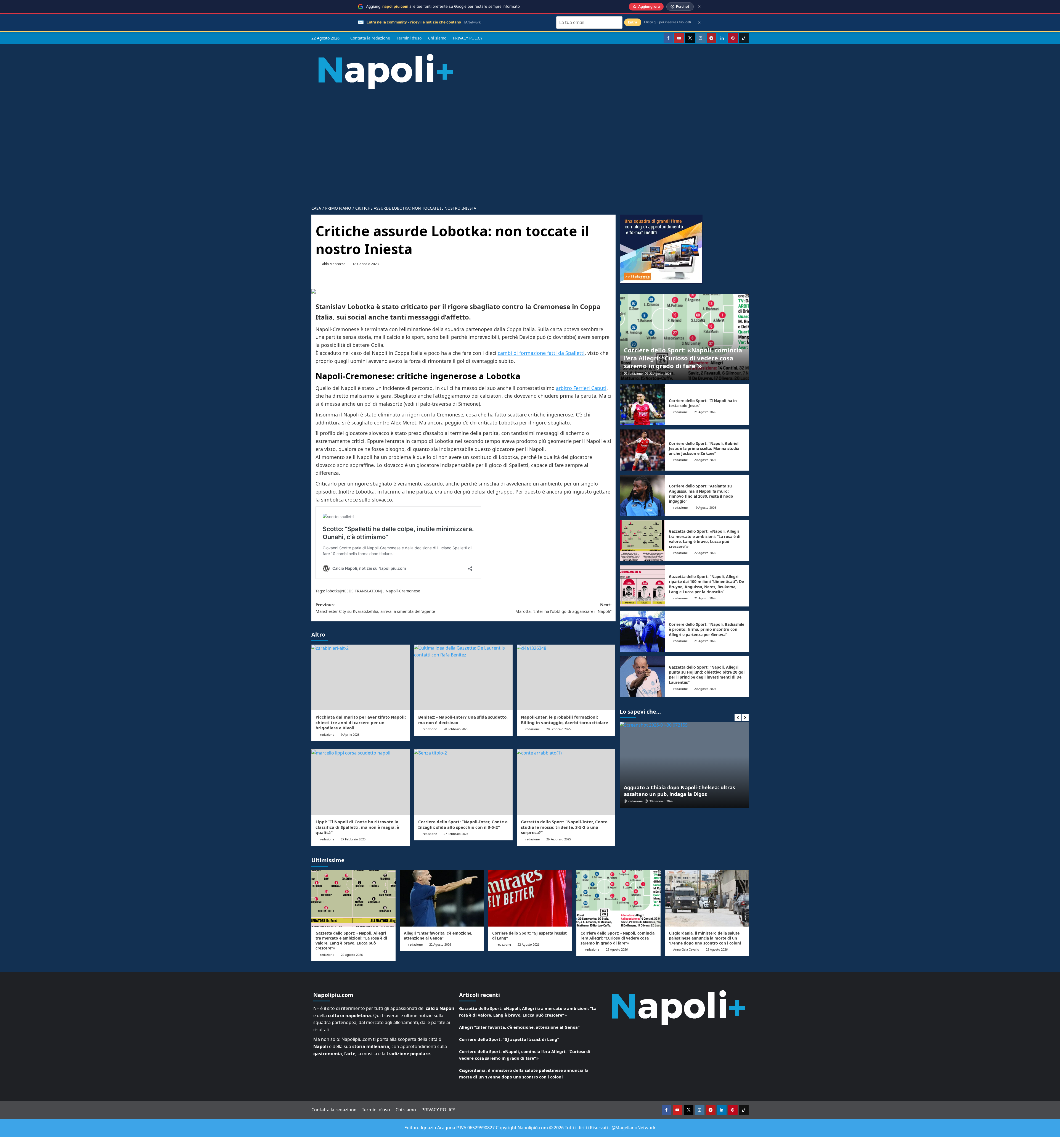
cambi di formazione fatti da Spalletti (541, 353)
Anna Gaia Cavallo (686, 949)
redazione (327, 734)
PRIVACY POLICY (468, 38)
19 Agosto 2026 (705, 507)
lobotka (333, 590)
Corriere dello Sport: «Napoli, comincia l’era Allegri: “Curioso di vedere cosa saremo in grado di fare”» (683, 358)
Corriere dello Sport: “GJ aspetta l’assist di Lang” (529, 935)
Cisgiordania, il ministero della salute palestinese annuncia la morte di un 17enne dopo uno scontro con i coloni (705, 938)
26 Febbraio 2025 (558, 839)
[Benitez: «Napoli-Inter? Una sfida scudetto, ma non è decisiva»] (463, 677)
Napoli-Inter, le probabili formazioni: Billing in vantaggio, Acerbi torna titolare (564, 719)
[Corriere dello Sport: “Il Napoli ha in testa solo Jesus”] (642, 404)
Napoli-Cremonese (403, 590)
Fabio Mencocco (332, 264)
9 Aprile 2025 (350, 734)
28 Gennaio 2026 (671, 801)
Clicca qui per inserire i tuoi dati (667, 22)
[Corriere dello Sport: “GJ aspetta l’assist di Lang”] (530, 898)
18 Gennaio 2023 (366, 264)
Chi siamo (437, 38)
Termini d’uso (409, 38)
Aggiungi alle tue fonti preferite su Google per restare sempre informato (443, 6)
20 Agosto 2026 (705, 460)
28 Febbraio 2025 (456, 729)
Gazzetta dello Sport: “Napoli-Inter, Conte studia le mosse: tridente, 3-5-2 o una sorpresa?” (564, 827)
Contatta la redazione (370, 38)
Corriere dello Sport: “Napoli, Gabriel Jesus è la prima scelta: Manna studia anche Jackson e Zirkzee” (704, 448)
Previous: (375, 608)
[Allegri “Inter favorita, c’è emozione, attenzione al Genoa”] (442, 898)
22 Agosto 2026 (660, 373)
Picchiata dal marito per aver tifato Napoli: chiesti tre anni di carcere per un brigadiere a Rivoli (361, 722)
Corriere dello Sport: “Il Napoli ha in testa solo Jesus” (703, 403)
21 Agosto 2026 (705, 412)
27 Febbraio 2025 (353, 839)
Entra (632, 22)
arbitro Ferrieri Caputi (581, 388)
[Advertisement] (530, 143)
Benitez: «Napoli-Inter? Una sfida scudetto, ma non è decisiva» (463, 719)
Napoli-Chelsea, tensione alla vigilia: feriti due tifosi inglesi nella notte (690, 790)
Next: (563, 608)
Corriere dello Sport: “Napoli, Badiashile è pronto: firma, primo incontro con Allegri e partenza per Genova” (706, 629)
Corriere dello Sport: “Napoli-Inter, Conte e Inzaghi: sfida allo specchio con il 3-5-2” (463, 824)
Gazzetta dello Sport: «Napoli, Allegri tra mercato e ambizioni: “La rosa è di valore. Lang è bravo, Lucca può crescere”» (704, 539)
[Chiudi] (699, 6)
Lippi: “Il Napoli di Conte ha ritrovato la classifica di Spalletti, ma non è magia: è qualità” (357, 827)
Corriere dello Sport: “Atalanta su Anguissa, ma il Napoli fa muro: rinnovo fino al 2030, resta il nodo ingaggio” (701, 493)
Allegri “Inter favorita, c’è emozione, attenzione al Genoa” (438, 935)
